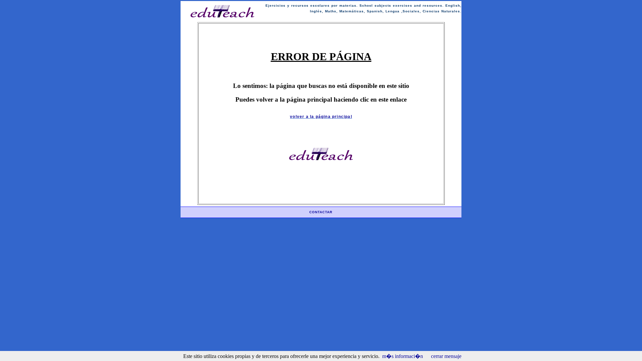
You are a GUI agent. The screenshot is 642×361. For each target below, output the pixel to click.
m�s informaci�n (402, 356)
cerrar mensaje (446, 356)
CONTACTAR (320, 212)
